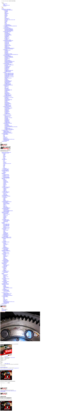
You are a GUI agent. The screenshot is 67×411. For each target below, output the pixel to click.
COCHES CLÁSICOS (6, 63)
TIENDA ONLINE (4, 141)
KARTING (4, 72)
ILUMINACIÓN (7, 38)
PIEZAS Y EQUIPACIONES (5, 228)
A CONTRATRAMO (6, 140)
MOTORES (6, 32)
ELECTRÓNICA (7, 33)
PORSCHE (6, 15)
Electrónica (4, 180)
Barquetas (4, 238)
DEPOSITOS (6, 36)
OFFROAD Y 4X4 (7, 47)
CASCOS (6, 59)
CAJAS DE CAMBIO (8, 34)
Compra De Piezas (5, 209)
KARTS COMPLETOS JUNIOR (9, 74)
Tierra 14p (4, 193)
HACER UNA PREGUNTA (4, 367)
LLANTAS (6, 79)
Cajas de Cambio (13, 357)
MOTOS (3, 273)
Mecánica (4, 242)
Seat (3, 160)
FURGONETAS (7, 125)
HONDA (6, 21)
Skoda (4, 158)
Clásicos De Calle (5, 213)
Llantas (4, 186)
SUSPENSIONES (7, 67)
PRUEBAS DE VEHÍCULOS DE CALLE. (8, 139)
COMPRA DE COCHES (8, 25)
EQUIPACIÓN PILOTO (8, 103)
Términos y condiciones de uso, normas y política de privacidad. (8, 390)
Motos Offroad (5, 275)
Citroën (4, 154)
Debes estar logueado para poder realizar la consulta (6, 369)
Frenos (4, 230)
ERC (4, 135)
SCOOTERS (6, 118)
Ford (4, 157)
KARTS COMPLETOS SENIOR (9, 75)
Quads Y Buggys (5, 265)
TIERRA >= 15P (7, 46)
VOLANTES (6, 51)
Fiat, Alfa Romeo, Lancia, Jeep (7, 163)
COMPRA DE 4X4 (7, 113)
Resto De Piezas (5, 234)
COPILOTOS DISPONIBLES (9, 28)
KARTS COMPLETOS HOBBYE (9, 76)
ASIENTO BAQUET (7, 50)
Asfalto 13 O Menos (5, 187)
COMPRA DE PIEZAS (8, 71)
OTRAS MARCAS (7, 24)
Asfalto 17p (4, 190)
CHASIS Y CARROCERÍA (8, 99)
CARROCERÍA (7, 35)
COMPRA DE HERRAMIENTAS (9, 129)
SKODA (6, 16)
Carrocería (4, 216)
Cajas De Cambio (5, 181)
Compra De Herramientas (6, 291)
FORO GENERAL (5, 134)
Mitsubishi (4, 156)
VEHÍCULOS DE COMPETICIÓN (6, 152)
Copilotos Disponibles (6, 174)
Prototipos (4, 240)
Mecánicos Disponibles (6, 176)
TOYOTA (6, 20)
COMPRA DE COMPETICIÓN (9, 70)
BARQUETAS (7, 85)
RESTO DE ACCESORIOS (8, 53)
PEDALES (6, 52)
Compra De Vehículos (6, 290)
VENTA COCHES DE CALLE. (7, 293)
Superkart (4, 226)
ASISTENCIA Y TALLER (5, 283)
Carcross (4, 251)
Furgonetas (4, 286)
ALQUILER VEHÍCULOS (5, 170)
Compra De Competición (6, 220)
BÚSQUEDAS (7, 27)
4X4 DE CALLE (7, 109)
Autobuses (4, 285)
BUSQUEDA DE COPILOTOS (9, 29)
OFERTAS (6, 26)
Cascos (4, 205)
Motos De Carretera (5, 276)
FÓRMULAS (6, 86)
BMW (6, 12)
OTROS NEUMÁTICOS (5, 195)
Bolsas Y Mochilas (5, 207)
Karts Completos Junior (6, 225)
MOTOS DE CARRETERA (8, 117)
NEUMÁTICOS (7, 69)
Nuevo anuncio (5, 3)
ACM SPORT (6, 356)
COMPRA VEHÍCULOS (8, 94)
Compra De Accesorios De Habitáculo (8, 210)
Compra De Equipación (6, 211)
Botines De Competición (6, 203)
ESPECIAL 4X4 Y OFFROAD (7, 106)
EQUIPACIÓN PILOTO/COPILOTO (6, 201)
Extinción (4, 200)
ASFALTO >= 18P (7, 44)
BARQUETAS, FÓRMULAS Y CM (6, 237)
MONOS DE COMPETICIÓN (9, 56)
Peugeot (4, 153)
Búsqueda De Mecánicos (6, 177)
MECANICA (6, 77)
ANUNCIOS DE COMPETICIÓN (6, 9)
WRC (4, 297)
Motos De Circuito (5, 274)
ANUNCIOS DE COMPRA (5, 208)
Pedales (4, 199)
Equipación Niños (5, 233)
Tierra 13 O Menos (5, 192)
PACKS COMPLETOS (8, 55)
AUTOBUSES (7, 124)
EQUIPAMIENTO (7, 119)
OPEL (6, 17)
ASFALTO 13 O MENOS (8, 41)
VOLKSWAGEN (7, 18)
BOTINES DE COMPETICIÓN (9, 57)
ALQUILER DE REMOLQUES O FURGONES (11, 126)
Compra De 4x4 (5, 271)
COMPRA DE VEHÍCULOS (8, 128)
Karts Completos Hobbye (6, 227)
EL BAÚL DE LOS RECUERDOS (7, 295)
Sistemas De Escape (5, 182)
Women (7, 363)
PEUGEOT (6, 10)
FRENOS (6, 37)
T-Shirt (5, 363)
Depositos (4, 183)
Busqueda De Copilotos (6, 175)
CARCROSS (6, 96)
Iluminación (4, 185)
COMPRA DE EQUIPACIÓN (9, 62)
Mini (4, 166)
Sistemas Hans (5, 206)
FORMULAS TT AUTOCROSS (9, 97)
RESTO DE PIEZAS (7, 82)
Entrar (4, 4)
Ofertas (4, 171)
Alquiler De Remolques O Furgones (7, 287)
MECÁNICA (6, 88)
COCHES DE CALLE (5, 292)
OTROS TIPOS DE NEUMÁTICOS (9, 48)
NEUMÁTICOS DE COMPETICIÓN (8, 40)
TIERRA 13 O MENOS (8, 45)
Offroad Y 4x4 (5, 194)
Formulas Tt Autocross (6, 252)
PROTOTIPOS (7, 87)
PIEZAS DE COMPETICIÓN (7, 31)
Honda (4, 165)
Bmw (4, 155)
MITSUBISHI (7, 13)
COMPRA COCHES (6, 131)
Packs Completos (5, 202)
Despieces (4, 279)
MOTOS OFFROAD (7, 116)
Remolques (4, 241)
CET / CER (4, 137)
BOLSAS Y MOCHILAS (8, 60)
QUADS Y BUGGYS (8, 108)
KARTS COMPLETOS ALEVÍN (9, 73)
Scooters (4, 277)
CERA (4, 136)
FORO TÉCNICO (5, 138)
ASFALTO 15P (7, 42)
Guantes (4, 204)
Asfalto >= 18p (5, 191)
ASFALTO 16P (7, 43)
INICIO (3, 8)
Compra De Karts (5, 235)
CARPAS (6, 127)
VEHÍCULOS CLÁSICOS (5, 212)
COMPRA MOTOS (7, 121)
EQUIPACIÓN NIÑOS (8, 81)
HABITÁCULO (5, 49)
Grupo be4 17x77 (4, 310)
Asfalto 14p (4, 188)
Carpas (4, 288)
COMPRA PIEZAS (7, 122)
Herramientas (5, 289)
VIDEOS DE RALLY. (6, 302)
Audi (4, 167)
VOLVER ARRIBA (2, 391)
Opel (4, 161)
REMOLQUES (7, 104)
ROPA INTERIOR (7, 58)
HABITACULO (4, 196)
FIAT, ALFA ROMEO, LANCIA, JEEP (10, 19)
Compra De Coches (5, 169)
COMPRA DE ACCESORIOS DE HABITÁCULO (11, 54)
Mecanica (4, 229)
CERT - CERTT (5, 299)
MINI (5, 22)
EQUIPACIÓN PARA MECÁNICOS (9, 61)
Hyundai (4, 162)
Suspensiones (5, 184)
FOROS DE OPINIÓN (5, 133)
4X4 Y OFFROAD (4, 262)
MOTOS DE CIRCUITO (8, 115)
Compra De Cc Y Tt (5, 261)
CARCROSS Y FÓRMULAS (5, 250)
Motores (4, 179)
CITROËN (6, 11)
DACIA (6, 23)
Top (9, 363)
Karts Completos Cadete (6, 224)
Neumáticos (4, 232)
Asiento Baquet (5, 197)
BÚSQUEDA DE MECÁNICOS (9, 30)
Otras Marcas (5, 168)
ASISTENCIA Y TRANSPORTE (7, 123)
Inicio (2, 308)
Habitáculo (4, 217)
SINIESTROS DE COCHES (7, 132)
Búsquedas (4, 172)
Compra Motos (5, 282)
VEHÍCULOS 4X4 (4, 263)
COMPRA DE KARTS (8, 83)
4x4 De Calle (5, 266)
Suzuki (4, 164)
